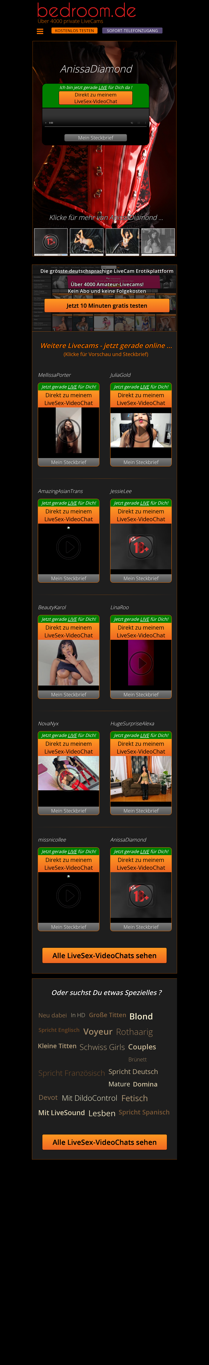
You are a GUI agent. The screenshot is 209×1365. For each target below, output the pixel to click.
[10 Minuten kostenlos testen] (46, 29)
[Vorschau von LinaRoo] (140, 683)
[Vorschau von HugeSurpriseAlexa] (140, 799)
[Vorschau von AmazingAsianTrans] (69, 527)
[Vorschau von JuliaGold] (140, 451)
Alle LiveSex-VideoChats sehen (104, 955)
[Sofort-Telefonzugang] (48, 29)
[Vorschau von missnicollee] (69, 875)
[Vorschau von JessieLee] (140, 567)
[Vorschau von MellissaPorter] (68, 451)
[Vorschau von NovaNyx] (68, 780)
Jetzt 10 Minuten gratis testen (107, 305)
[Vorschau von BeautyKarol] (68, 683)
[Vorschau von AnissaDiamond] (140, 915)
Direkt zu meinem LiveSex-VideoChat (95, 98)
